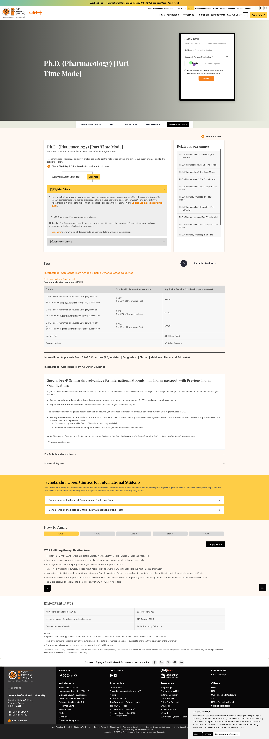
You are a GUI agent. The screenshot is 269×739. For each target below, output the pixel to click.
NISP (213, 687)
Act (212, 698)
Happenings (158, 8)
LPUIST (191, 8)
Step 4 (170, 533)
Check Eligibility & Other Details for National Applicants (80, 166)
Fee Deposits (65, 709)
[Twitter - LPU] (64, 675)
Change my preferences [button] (226, 734)
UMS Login (166, 706)
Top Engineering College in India (125, 702)
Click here (93, 177)
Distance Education (236, 8)
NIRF (213, 691)
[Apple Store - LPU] (115, 675)
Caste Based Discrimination (185, 727)
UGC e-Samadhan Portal (222, 702)
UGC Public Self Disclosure (223, 695)
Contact (248, 8)
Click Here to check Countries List (59, 279)
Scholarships (129, 124)
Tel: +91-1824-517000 (18, 712)
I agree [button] (197, 734)
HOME (162, 15)
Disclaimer (114, 727)
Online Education (220, 8)
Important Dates (178, 124)
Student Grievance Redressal (158, 727)
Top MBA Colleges (118, 706)
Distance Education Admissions (73, 695)
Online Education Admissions (72, 698)
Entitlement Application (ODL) (123, 714)
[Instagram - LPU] (68, 675)
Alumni (113, 695)
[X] (168, 662)
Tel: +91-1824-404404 (18, 715)
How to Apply (153, 124)
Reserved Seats (66, 706)
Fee (111, 124)
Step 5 (206, 533)
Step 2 (97, 533)
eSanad (164, 713)
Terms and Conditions (132, 727)
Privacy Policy (100, 727)
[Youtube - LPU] (75, 675)
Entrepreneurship (118, 698)
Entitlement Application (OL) (122, 709)
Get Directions (19, 720)
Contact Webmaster (144, 730)
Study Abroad (181, 8)
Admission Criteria (62, 241)
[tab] (61, 534)
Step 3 (134, 533)
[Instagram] (161, 662)
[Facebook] (154, 662)
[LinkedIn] (181, 662)
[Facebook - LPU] (61, 675)
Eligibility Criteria (61, 189)
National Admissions (203, 8)
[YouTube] (174, 662)
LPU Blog (63, 716)
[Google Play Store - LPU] (111, 675)
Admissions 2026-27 (68, 687)
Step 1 (61, 533)
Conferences (169, 8)
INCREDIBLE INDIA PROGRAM (212, 15)
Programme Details (91, 124)
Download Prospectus (69, 720)
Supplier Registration (220, 706)
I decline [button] (208, 734)
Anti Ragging (57, 727)
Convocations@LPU (170, 691)
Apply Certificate (168, 709)
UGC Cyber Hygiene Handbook (175, 716)
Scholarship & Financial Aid (71, 702)
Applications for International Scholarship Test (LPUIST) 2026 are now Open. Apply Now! (134, 3)
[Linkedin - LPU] (72, 675)
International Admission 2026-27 (74, 691)
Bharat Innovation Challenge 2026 (125, 691)
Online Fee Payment (170, 702)
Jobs (150, 8)
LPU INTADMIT (66, 556)
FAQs (61, 713)
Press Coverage (218, 674)
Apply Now (215, 544)
